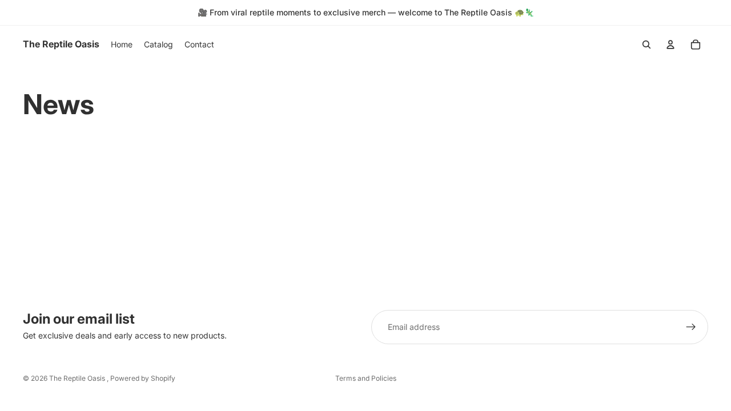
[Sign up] (691, 327)
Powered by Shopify (142, 378)
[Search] (646, 44)
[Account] (670, 44)
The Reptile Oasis (78, 378)
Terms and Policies (365, 378)
